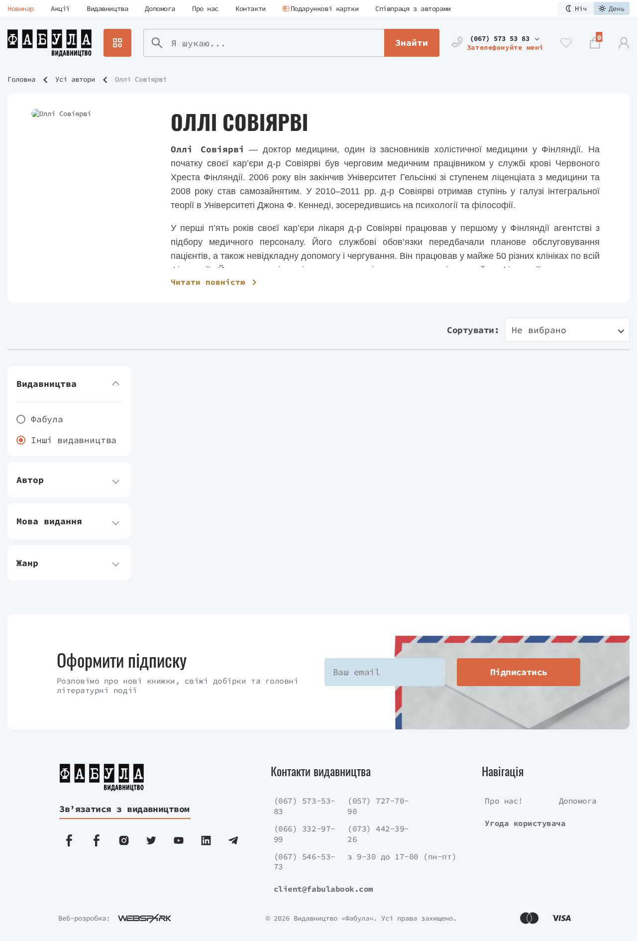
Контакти (250, 8)
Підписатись (518, 672)
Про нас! (504, 801)
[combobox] (567, 330)
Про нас (205, 8)
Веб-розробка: (84, 918)
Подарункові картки (324, 8)
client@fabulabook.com (323, 889)
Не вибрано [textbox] (539, 330)
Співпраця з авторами (413, 8)
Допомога (160, 8)
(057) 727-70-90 (378, 806)
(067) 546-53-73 (304, 861)
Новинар (20, 8)
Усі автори (75, 79)
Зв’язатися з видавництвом (124, 809)
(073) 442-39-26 (378, 833)
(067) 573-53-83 (304, 806)
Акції (60, 8)
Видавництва (107, 8)
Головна (21, 79)
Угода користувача (525, 823)
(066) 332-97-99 (304, 833)
